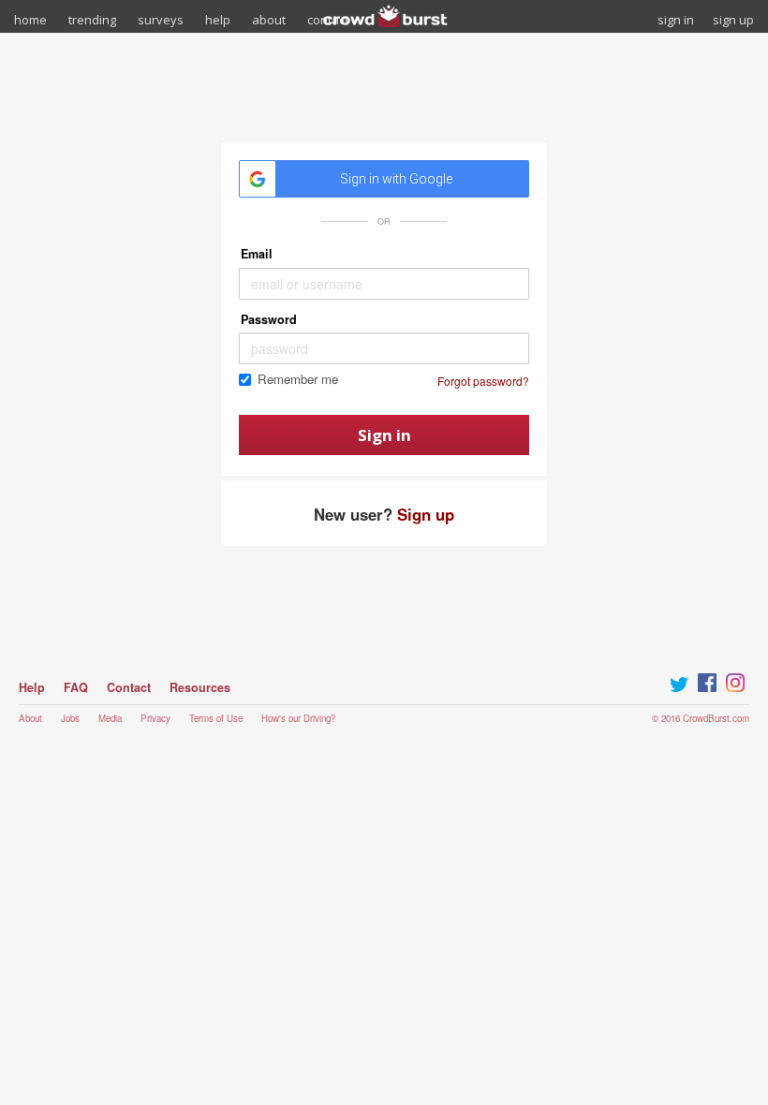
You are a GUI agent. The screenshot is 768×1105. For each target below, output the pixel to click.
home (30, 19)
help (217, 19)
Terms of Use (216, 718)
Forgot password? (483, 381)
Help (32, 687)
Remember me (298, 379)
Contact (129, 687)
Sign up (425, 514)
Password (269, 320)
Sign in (384, 435)
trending (92, 19)
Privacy (155, 718)
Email (257, 254)
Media (110, 718)
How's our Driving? (298, 718)
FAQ (76, 687)
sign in (675, 19)
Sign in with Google (396, 178)
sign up (733, 19)
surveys (161, 19)
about (269, 19)
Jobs (70, 718)
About (30, 718)
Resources (200, 687)
